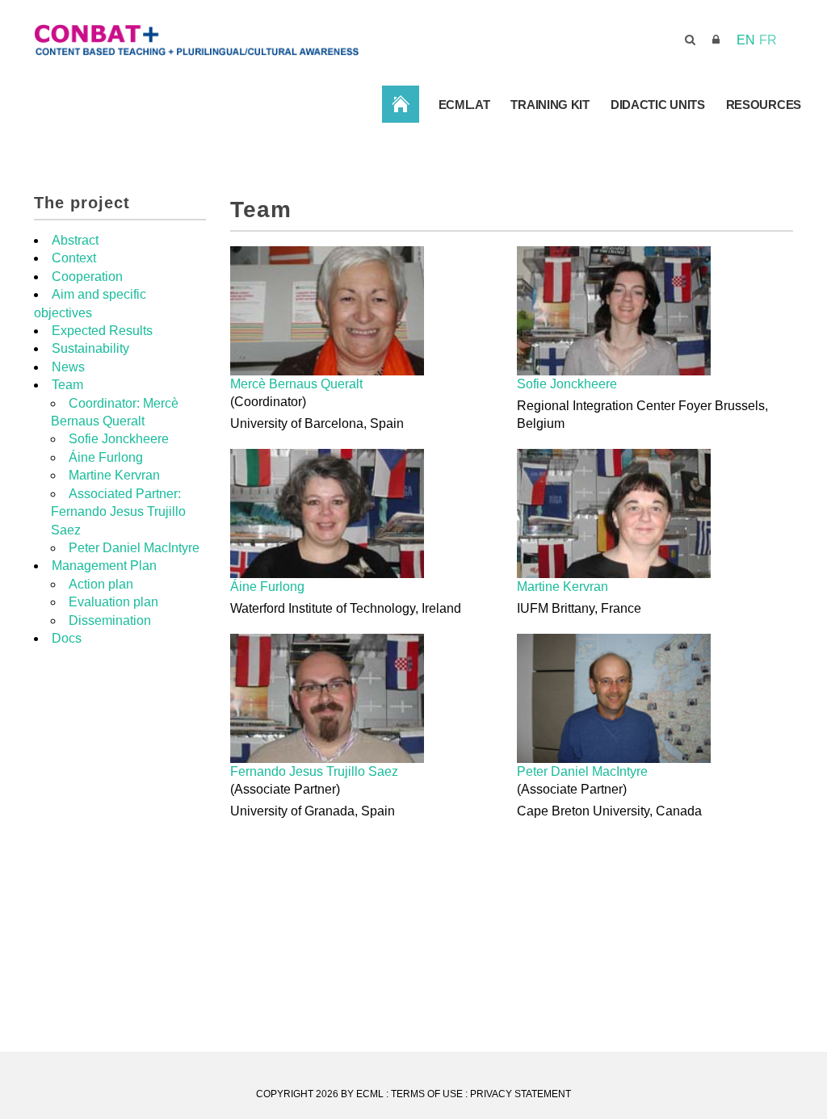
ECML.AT (464, 104)
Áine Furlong (267, 586)
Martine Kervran (562, 586)
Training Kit (549, 104)
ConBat (400, 104)
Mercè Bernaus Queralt (296, 384)
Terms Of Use (427, 1094)
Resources (763, 104)
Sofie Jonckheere (567, 384)
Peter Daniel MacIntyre (582, 771)
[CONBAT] (284, 39)
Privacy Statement (520, 1094)
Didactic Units (658, 104)
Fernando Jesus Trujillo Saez (314, 771)
